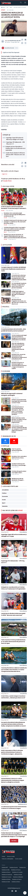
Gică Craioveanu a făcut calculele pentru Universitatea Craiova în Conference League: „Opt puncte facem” (12, 753)
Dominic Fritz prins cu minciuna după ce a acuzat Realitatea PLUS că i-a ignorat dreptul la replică (19, 365)
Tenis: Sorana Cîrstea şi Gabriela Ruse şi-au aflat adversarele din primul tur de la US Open (13, 641)
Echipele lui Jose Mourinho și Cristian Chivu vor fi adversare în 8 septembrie (15, 148)
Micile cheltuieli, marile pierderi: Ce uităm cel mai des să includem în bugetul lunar (19, 420)
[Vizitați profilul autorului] (2, 41)
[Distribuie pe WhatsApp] (22, 43)
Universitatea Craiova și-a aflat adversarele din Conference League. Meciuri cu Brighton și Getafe (12, 780)
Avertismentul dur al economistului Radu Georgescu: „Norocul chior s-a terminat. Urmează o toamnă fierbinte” (18, 410)
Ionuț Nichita (23, 693)
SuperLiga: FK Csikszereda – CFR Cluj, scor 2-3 (15, 143)
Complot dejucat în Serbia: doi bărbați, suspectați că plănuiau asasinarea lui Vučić (13, 269)
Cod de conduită (18, 858)
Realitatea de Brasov (6, 872)
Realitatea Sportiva (14, 867)
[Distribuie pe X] (25, 43)
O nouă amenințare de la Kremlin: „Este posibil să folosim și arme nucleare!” (13, 330)
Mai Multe (14, 840)
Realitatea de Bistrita (6, 879)
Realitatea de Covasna (6, 877)
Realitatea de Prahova (17, 879)
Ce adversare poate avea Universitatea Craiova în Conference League (14, 807)
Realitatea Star (22, 867)
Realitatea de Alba (5, 869)
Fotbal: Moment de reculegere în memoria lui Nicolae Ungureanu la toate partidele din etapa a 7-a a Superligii (14, 834)
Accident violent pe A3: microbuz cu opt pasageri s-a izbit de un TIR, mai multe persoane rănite (15, 222)
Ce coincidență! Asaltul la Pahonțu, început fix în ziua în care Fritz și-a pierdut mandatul (19, 286)
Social (2, 210)
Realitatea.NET (5, 867)
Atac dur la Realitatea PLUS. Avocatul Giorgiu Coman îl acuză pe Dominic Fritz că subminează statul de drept (18, 347)
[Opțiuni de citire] (25, 893)
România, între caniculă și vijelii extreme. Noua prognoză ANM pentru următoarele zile (14, 214)
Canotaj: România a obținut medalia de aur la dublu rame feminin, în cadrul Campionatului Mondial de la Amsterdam (14, 670)
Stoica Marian (23, 532)
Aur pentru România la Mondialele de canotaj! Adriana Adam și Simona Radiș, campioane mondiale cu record (13, 724)
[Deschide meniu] (25, 3)
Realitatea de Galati (6, 881)
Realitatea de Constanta (17, 872)
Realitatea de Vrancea (16, 869)
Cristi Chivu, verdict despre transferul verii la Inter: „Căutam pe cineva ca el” (13, 697)
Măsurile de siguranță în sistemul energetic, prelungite (11, 394)
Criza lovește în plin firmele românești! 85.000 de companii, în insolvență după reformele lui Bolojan (19, 429)
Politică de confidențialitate (7, 858)
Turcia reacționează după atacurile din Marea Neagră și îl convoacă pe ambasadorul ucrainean (19, 337)
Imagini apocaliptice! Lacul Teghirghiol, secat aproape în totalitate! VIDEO (18, 294)
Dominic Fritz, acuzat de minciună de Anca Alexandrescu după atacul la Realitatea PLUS (19, 357)
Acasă (4, 7)
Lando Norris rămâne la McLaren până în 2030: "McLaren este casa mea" (15, 154)
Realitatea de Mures (16, 881)
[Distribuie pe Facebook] (25, 39)
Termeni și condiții (11, 856)
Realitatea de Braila (18, 874)
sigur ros (4, 174)
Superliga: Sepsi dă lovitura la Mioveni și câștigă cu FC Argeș (14, 138)
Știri (7, 7)
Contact (3, 856)
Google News (7, 181)
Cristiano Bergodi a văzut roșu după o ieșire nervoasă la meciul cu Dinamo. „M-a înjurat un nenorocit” (14, 229)
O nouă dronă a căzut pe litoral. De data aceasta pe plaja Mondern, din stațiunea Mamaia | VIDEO (19, 277)
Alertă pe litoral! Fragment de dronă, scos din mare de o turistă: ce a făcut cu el (19, 302)
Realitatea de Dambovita (7, 874)
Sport (11, 7)
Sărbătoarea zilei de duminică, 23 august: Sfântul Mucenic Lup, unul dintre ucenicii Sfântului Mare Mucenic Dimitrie (15, 237)
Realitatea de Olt (15, 40)
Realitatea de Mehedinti (18, 877)
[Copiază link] (22, 39)
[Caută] (20, 3)
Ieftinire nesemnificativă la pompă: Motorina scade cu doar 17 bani (19, 401)
